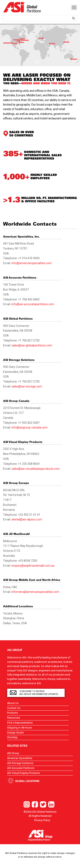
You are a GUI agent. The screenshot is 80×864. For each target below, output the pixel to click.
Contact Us (13, 708)
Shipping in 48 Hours (19, 727)
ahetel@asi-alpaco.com (26, 519)
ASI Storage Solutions (20, 763)
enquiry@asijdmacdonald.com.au (33, 565)
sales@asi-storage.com (26, 386)
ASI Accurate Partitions (20, 768)
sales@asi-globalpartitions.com (31, 345)
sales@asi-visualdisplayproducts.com (35, 468)
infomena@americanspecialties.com (35, 591)
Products (12, 712)
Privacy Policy (42, 820)
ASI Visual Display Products (23, 773)
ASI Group (13, 753)
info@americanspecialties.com (31, 263)
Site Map (12, 737)
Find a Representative (20, 722)
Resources (13, 717)
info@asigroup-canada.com (29, 427)
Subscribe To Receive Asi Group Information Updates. (39, 693)
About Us (12, 703)
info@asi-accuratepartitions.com (32, 304)
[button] (37, 61)
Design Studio (15, 732)
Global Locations (27, 781)
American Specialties (19, 758)
